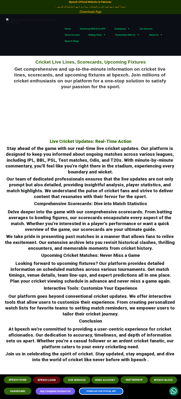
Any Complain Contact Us (55, 391)
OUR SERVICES (77, 379)
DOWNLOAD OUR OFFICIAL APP (101, 391)
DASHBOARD (17, 391)
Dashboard (120, 29)
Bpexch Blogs (72, 41)
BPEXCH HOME (18, 379)
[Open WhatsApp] (173, 391)
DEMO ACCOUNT (105, 379)
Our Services (145, 29)
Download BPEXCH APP (92, 29)
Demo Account (72, 35)
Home (68, 29)
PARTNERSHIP (134, 379)
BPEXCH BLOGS (163, 379)
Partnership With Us (125, 35)
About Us (153, 35)
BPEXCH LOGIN (47, 379)
